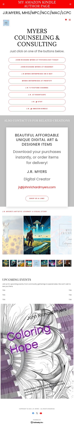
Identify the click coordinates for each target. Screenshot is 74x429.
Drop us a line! (37, 198)
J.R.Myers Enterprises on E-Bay (37, 74)
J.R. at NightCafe (37, 95)
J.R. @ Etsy (37, 102)
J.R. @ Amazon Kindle (37, 109)
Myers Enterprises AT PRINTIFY (37, 81)
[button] (70, 20)
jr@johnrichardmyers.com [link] (37, 187)
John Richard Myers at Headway (37, 67)
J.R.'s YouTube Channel (37, 88)
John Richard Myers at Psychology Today (37, 60)
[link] (6, 20)
